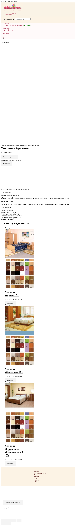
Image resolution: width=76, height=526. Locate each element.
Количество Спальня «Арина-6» (11, 160)
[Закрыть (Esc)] (3, 520)
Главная (3, 145)
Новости (36, 480)
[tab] (40, 192)
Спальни (23, 145)
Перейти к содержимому (9, 1)
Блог (35, 481)
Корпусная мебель (13, 145)
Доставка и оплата (40, 473)
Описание (8, 192)
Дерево (36, 476)
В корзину (6, 163)
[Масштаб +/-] (19, 520)
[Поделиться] (8, 520)
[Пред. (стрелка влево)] (3, 523)
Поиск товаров (9, 19)
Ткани (36, 475)
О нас (36, 478)
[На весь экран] (13, 520)
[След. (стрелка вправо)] (8, 523)
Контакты (37, 471)
